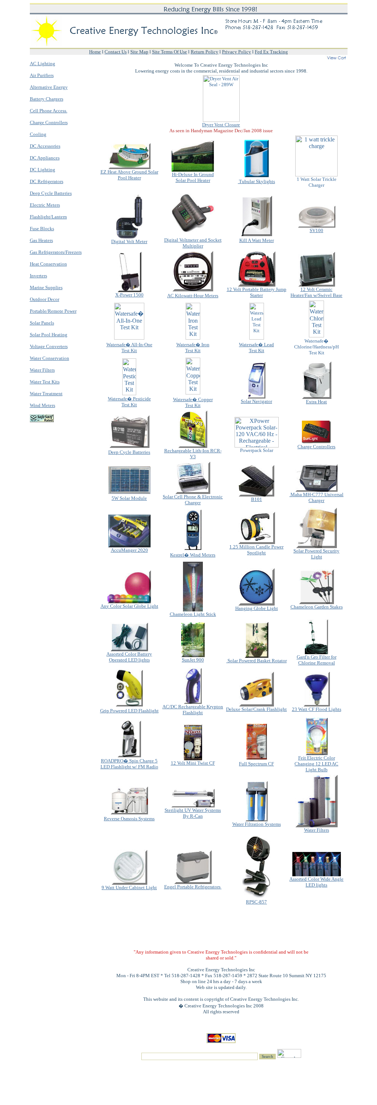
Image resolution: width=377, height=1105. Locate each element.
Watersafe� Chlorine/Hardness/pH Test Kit (316, 346)
